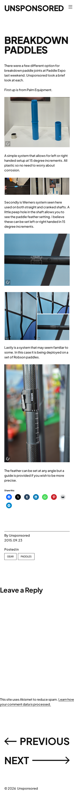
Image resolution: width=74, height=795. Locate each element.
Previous (45, 741)
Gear (10, 556)
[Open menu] (70, 7)
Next (16, 760)
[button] (37, 122)
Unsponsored (34, 8)
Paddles (26, 556)
